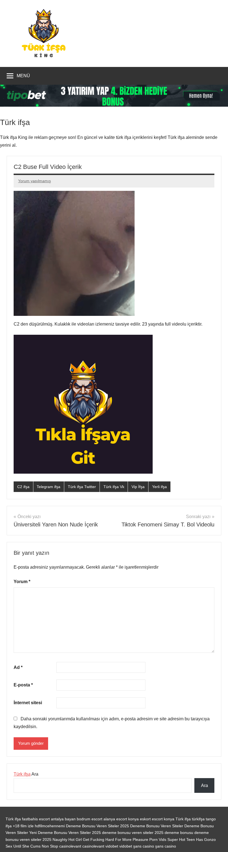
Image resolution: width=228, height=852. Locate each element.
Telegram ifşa (48, 486)
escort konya (163, 819)
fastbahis (30, 819)
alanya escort (115, 819)
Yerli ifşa (159, 486)
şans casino (143, 846)
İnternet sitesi (28, 702)
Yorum (22, 581)
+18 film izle (23, 826)
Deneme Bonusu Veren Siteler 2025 (97, 826)
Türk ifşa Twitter (82, 486)
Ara (26, 774)
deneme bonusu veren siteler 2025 (133, 832)
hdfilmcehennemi (50, 826)
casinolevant (70, 846)
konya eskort (139, 819)
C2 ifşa (23, 486)
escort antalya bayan (57, 819)
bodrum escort (89, 819)
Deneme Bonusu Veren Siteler (156, 826)
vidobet (111, 846)
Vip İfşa (138, 486)
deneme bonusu (179, 832)
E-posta (23, 685)
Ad (18, 667)
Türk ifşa (22, 774)
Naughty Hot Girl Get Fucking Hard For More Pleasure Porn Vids (109, 839)
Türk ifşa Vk (113, 486)
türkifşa (198, 819)
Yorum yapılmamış (34, 181)
